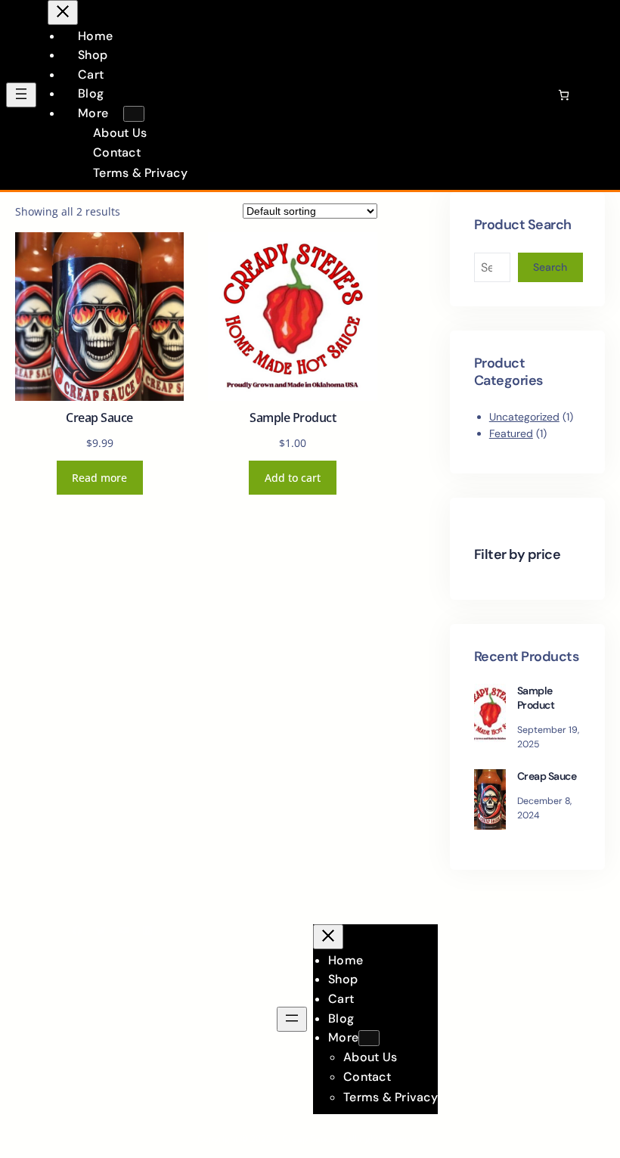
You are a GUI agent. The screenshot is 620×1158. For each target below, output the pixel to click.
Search (550, 267)
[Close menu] (63, 12)
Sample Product (293, 418)
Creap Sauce (99, 418)
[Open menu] (21, 94)
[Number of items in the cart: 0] (563, 95)
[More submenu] (133, 114)
